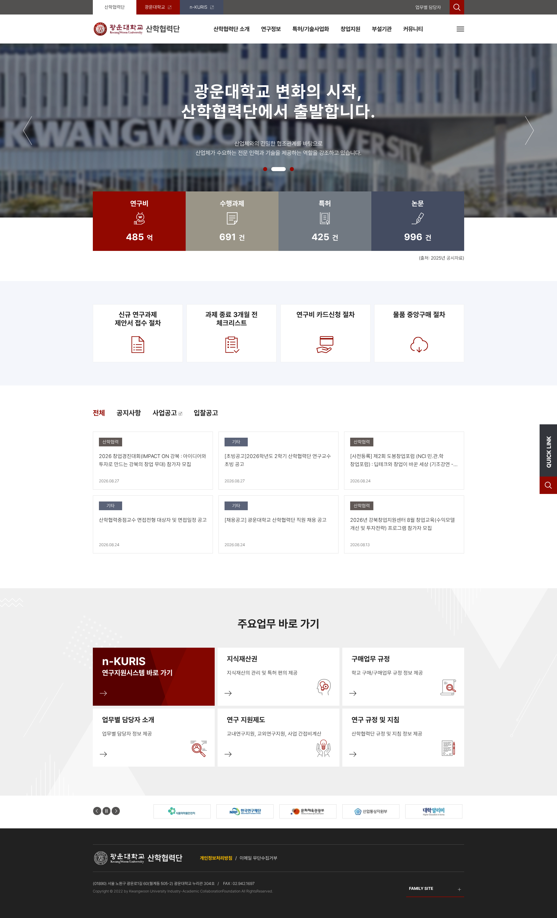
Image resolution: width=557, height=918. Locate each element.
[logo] (136, 28)
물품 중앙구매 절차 (419, 314)
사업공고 (166, 413)
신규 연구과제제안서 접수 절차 (138, 318)
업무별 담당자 (428, 7)
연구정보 (271, 29)
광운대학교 (155, 7)
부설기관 (382, 29)
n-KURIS (198, 7)
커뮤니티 (413, 29)
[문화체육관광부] (308, 811)
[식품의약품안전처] (182, 811)
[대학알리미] (433, 811)
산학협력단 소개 (231, 29)
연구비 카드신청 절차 (325, 314)
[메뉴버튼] (460, 29)
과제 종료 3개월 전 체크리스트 (231, 318)
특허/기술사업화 (310, 29)
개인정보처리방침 (216, 858)
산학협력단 (114, 7)
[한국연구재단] (245, 811)
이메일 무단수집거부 (258, 858)
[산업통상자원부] (370, 811)
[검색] (457, 7)
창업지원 (350, 29)
